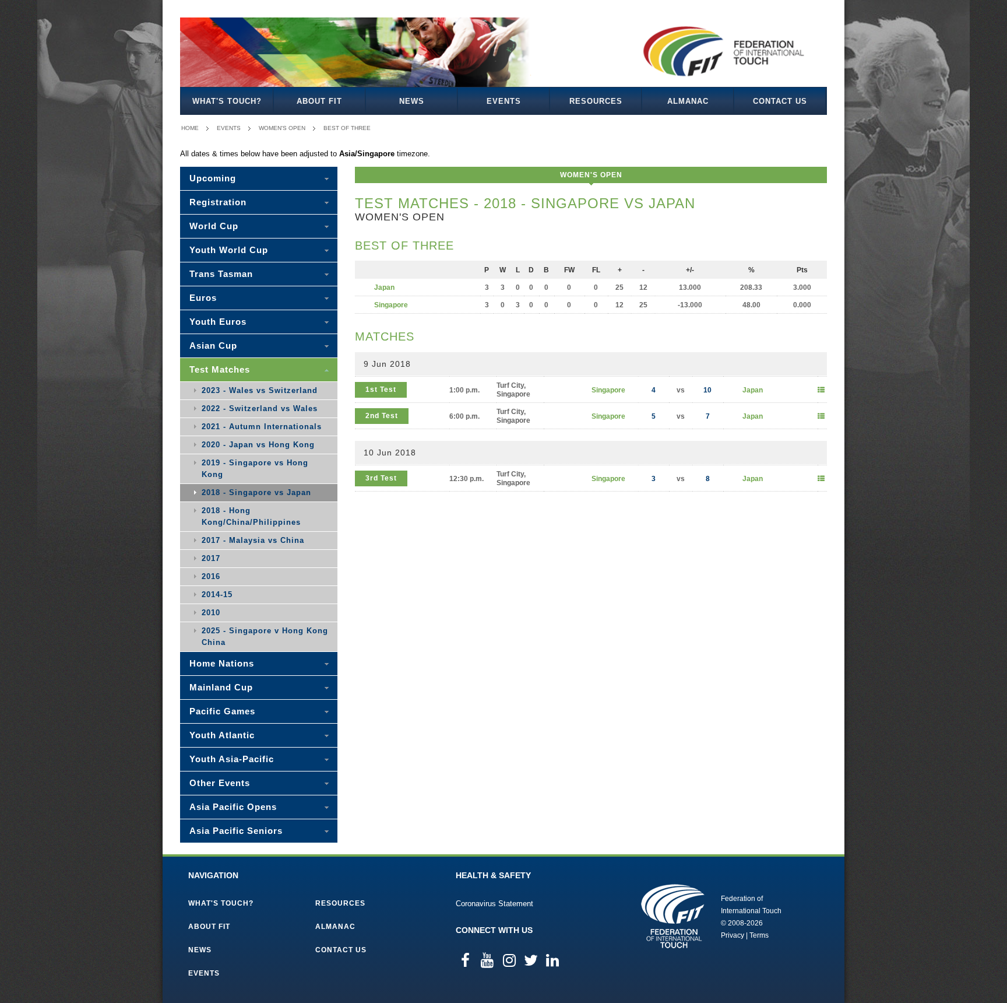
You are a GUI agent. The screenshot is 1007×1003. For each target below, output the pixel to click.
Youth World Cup (228, 250)
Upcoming (212, 178)
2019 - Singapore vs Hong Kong (255, 468)
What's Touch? (227, 101)
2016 (211, 576)
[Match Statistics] (821, 390)
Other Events (219, 783)
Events (504, 101)
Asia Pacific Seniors (236, 831)
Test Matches (219, 369)
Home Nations (221, 663)
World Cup (213, 226)
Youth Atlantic (222, 735)
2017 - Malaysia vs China (253, 540)
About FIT (319, 101)
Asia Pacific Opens (233, 807)
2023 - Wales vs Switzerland (260, 390)
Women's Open (282, 128)
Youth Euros (218, 322)
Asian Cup (213, 345)
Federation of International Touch (673, 916)
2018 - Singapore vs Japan (256, 492)
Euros (203, 298)
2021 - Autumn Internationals (262, 426)
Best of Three (347, 128)
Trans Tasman (221, 274)
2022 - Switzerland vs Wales (260, 408)
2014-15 (217, 594)
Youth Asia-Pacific (231, 759)
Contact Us (780, 101)
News (411, 101)
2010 (211, 612)
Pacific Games (222, 711)
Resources (595, 101)
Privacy (732, 935)
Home (190, 128)
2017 (211, 558)
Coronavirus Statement (494, 903)
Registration (218, 202)
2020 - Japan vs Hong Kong (258, 444)
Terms (759, 935)
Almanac (688, 101)
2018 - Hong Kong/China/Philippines (251, 516)
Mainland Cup (221, 687)
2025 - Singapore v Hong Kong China (265, 636)
